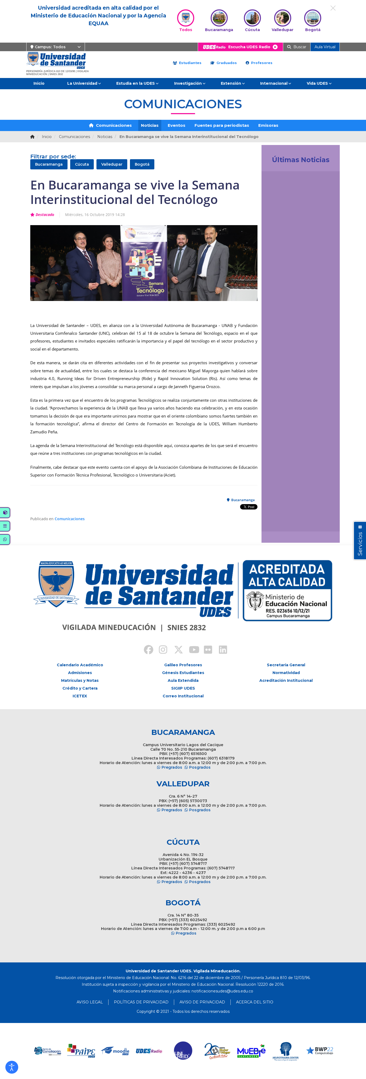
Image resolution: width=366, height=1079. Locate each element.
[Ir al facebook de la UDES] (145, 650)
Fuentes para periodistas (222, 125)
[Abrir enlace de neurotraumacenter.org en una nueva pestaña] (251, 1051)
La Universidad (82, 83)
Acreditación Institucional (286, 680)
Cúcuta (82, 164)
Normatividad (286, 673)
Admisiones (80, 673)
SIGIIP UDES (183, 688)
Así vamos (280, 521)
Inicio (38, 83)
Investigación (188, 83)
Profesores (261, 63)
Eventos (176, 125)
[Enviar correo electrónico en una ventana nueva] (222, 991)
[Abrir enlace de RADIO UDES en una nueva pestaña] (115, 1051)
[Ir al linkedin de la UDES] (220, 650)
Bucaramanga (49, 164)
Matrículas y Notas (80, 680)
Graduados (226, 63)
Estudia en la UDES (135, 83)
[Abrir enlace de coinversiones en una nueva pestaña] (319, 1051)
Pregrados (172, 767)
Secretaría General (286, 665)
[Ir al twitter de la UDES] (175, 650)
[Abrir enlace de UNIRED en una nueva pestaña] (149, 1051)
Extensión (231, 83)
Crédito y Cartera (80, 688)
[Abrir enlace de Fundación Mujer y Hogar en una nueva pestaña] (183, 1051)
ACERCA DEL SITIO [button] (254, 1002)
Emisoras (268, 125)
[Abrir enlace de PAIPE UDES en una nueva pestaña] (47, 1051)
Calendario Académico (80, 665)
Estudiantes (189, 63)
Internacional (273, 83)
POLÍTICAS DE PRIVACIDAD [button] (141, 1002)
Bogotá (142, 164)
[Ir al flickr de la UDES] (205, 650)
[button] (11, 1067)
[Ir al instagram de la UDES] (160, 650)
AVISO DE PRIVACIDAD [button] (202, 1002)
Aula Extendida (183, 680)
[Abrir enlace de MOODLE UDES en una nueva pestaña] (81, 1051)
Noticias (150, 125)
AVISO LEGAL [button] (90, 1002)
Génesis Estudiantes (183, 673)
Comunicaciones (113, 125)
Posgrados (200, 767)
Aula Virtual (325, 46)
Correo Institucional (183, 696)
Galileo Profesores (183, 665)
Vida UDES (317, 83)
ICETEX (80, 696)
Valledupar (111, 164)
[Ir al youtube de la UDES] (190, 650)
